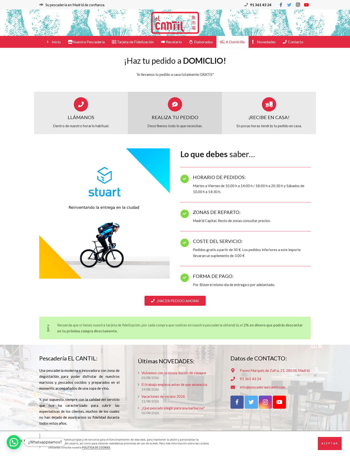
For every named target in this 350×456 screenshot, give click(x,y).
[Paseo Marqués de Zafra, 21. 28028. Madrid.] (235, 370)
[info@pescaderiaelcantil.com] (235, 387)
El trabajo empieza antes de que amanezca (174, 384)
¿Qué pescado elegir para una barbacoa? (173, 408)
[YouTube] (306, 4)
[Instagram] (298, 4)
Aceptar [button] (329, 443)
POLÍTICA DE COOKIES (96, 447)
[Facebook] (280, 4)
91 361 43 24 (260, 5)
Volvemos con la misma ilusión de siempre (173, 373)
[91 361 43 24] (235, 379)
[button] (14, 442)
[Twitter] (289, 4)
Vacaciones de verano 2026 (163, 396)
